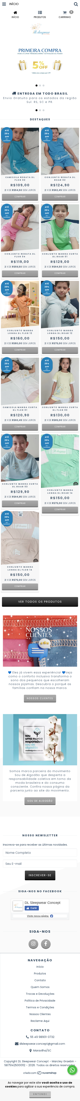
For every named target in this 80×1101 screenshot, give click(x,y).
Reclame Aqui (40, 1021)
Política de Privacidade (40, 1001)
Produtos (40, 973)
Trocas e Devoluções (40, 994)
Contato (40, 980)
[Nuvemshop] (40, 1074)
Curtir (33, 908)
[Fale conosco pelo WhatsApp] (72, 1070)
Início (40, 967)
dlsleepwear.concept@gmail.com (42, 1044)
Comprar (20, 196)
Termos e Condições (40, 1007)
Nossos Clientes (40, 1014)
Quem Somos (40, 987)
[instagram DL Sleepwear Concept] (33, 944)
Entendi (40, 1094)
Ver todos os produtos (40, 602)
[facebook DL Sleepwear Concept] (46, 944)
